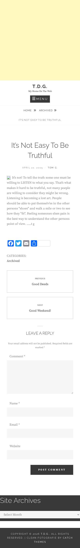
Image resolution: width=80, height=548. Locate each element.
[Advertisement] (40, 40)
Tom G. (53, 167)
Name (15, 403)
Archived (46, 110)
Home (27, 110)
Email (15, 425)
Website (15, 446)
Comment (17, 356)
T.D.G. (39, 86)
